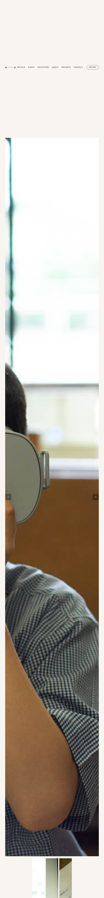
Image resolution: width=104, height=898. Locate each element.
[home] (10, 67)
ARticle (21, 67)
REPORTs (66, 67)
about (55, 67)
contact (78, 67)
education (43, 67)
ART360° (93, 67)
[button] (8, 497)
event (31, 67)
